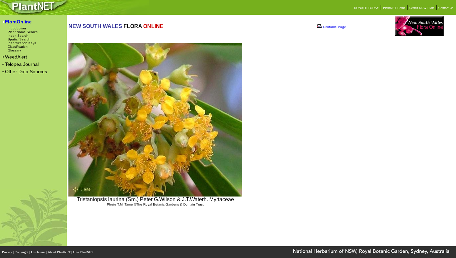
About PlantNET (59, 252)
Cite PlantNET (83, 252)
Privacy (7, 252)
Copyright (22, 252)
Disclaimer (38, 252)
